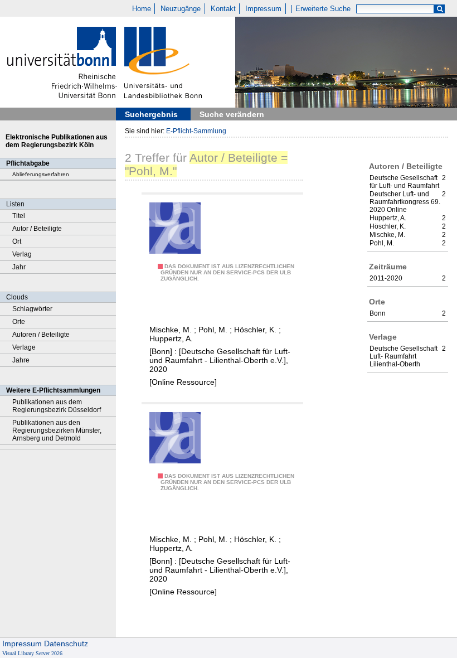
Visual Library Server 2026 (32, 653)
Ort (16, 241)
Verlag (22, 254)
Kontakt (223, 9)
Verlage (24, 347)
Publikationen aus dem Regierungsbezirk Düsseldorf (56, 406)
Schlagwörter (32, 309)
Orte (18, 322)
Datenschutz (66, 643)
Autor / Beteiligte (37, 229)
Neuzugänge (181, 9)
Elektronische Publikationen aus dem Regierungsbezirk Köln (57, 141)
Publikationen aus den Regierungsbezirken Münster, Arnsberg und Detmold (56, 430)
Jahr (19, 267)
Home (141, 9)
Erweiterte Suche (323, 9)
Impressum (263, 9)
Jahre (21, 360)
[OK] (440, 9)
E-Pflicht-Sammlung (196, 131)
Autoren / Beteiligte (41, 334)
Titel (18, 216)
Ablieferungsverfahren (40, 174)
